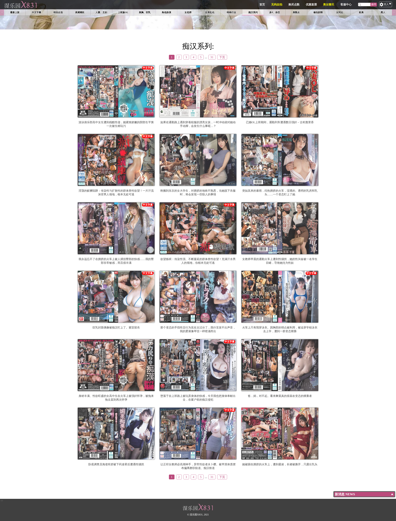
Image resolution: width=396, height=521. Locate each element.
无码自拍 (276, 4)
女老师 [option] (188, 12)
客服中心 (346, 4)
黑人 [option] (383, 12)
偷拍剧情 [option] (318, 12)
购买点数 (294, 4)
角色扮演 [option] (166, 12)
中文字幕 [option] (36, 12)
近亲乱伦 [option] (209, 12)
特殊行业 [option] (231, 12)
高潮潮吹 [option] (79, 12)
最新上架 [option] (14, 12)
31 (211, 57)
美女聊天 (328, 4)
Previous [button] (2, 12)
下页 (222, 57)
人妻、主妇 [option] (101, 12)
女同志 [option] (339, 12)
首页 (262, 4)
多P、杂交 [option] (274, 12)
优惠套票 (311, 4)
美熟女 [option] (296, 12)
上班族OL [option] (123, 12)
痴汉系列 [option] (253, 12)
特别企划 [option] (58, 12)
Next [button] (394, 12)
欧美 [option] (361, 12)
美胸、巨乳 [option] (145, 12)
